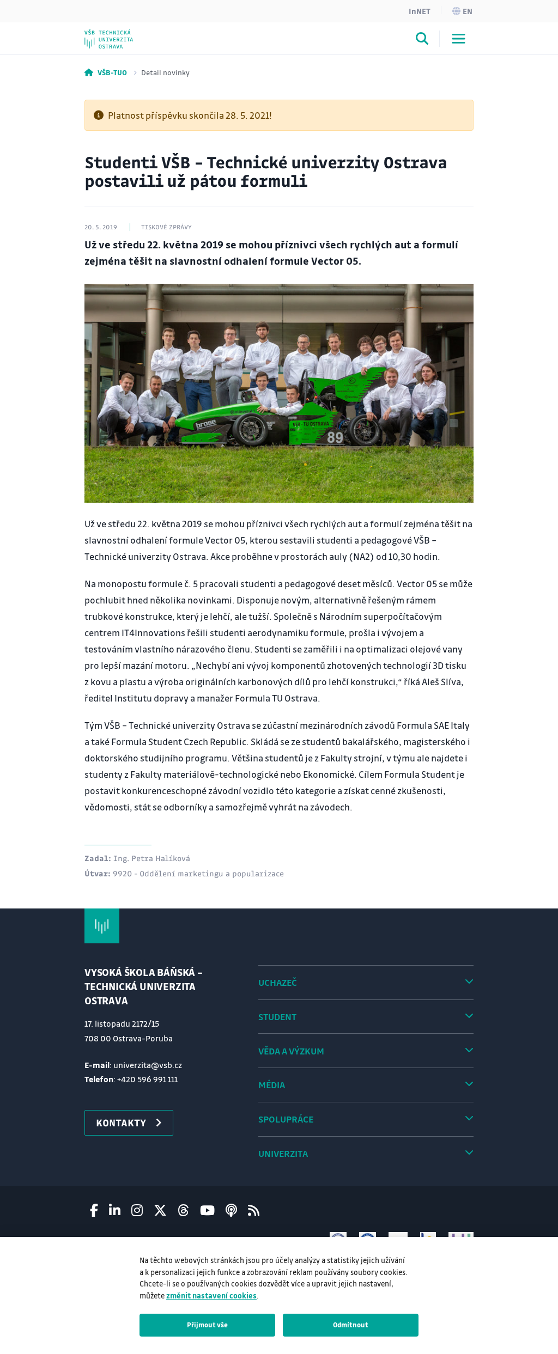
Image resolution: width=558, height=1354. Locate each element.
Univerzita (283, 1153)
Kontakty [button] (121, 1123)
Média (271, 1084)
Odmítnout (350, 1324)
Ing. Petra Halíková (151, 858)
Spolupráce (285, 1119)
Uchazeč (277, 982)
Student (277, 1016)
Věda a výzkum (291, 1051)
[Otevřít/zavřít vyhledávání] (422, 40)
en (467, 11)
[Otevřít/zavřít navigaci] (458, 38)
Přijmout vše (207, 1324)
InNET (419, 11)
